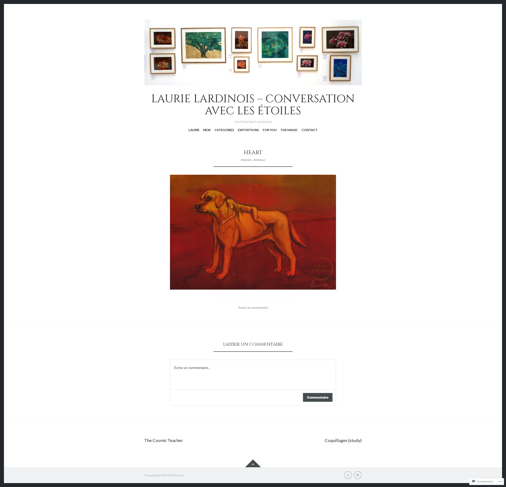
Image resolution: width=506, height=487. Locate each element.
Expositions (248, 130)
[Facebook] (348, 475)
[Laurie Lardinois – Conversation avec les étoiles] (253, 52)
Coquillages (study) (343, 440)
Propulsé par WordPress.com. (164, 475)
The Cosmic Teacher (163, 440)
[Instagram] (358, 475)
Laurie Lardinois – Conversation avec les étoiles (253, 105)
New (207, 130)
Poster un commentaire (253, 307)
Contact (309, 130)
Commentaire (318, 397)
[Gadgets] (253, 463)
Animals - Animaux (253, 159)
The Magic (289, 130)
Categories (224, 130)
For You (270, 130)
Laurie (194, 130)
